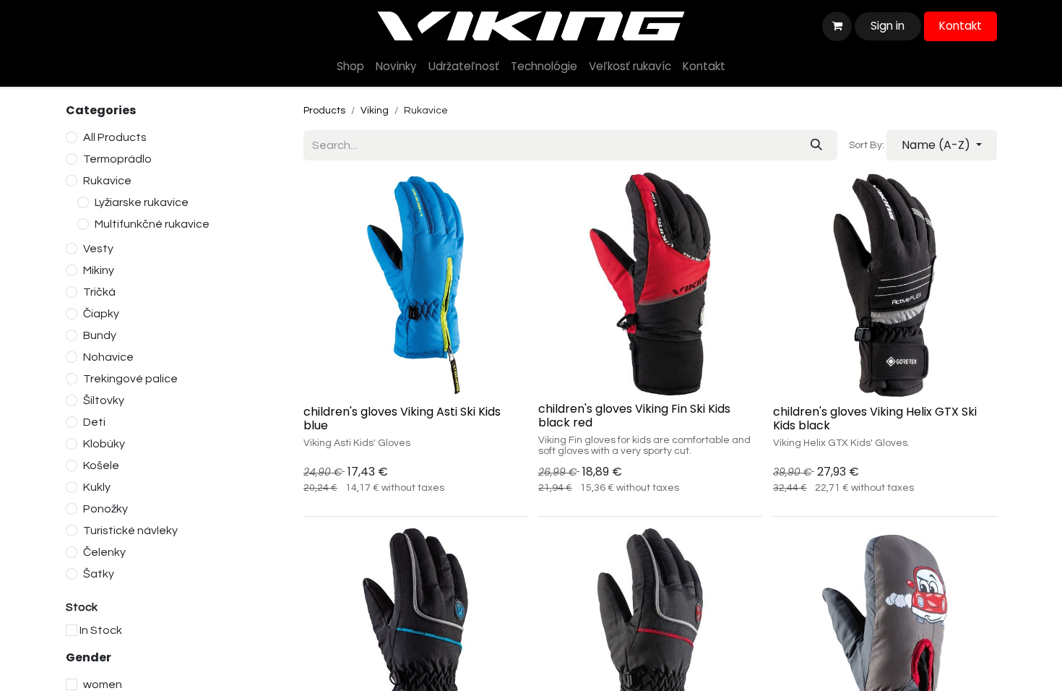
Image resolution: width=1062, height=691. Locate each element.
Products (324, 111)
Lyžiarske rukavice (142, 202)
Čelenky (104, 552)
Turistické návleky (130, 530)
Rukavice (107, 180)
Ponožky (105, 509)
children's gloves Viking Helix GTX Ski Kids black (875, 418)
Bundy (99, 335)
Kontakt (960, 25)
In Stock (100, 630)
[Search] (816, 145)
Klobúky (104, 444)
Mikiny (98, 270)
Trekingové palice (130, 379)
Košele (101, 465)
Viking (375, 111)
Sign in (888, 25)
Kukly (97, 487)
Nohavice (108, 357)
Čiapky (101, 313)
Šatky (98, 574)
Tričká (99, 292)
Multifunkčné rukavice (152, 224)
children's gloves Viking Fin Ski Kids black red (634, 415)
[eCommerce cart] (836, 26)
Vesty (98, 248)
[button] (941, 145)
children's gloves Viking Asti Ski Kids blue (402, 418)
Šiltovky (103, 400)
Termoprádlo (117, 159)
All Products (115, 137)
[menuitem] (350, 67)
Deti (94, 422)
